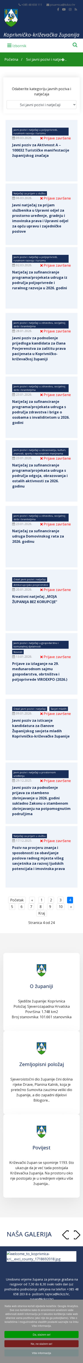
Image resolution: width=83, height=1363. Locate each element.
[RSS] (76, 9)
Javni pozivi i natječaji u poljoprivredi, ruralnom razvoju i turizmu (36, 131)
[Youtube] (64, 9)
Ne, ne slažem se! (41, 1343)
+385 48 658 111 (31, 5)
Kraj (41, 913)
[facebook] (58, 9)
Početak (17, 900)
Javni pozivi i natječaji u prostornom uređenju (35, 774)
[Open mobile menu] (16, 45)
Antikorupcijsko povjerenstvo (31, 584)
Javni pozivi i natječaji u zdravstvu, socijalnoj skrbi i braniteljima (39, 324)
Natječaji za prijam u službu (30, 193)
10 (61, 906)
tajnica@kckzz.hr (57, 1299)
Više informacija (41, 1353)
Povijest (41, 1147)
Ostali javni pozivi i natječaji (30, 579)
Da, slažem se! (41, 1334)
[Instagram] (70, 9)
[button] (77, 1234)
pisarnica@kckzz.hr (62, 5)
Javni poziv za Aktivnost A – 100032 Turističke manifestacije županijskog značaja (40, 150)
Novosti (18, 652)
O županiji (41, 986)
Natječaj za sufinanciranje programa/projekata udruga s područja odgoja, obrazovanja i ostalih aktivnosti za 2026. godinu (40, 476)
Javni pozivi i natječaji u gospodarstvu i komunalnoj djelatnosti (36, 644)
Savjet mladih (59, 708)
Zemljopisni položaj (41, 1064)
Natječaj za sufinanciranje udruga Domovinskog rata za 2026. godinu (38, 536)
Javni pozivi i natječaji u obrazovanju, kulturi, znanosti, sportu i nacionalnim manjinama (40, 451)
